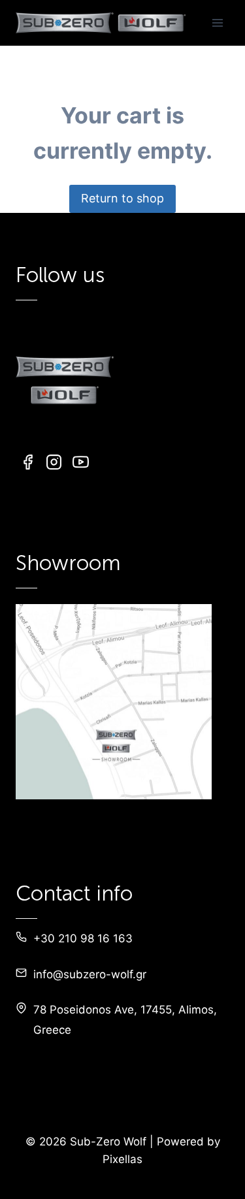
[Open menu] (217, 22)
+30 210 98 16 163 (83, 938)
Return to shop (122, 198)
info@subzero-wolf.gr (89, 974)
